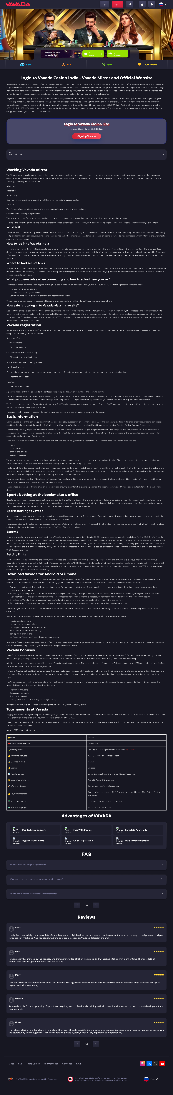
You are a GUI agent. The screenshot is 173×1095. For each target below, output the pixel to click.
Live (20, 1063)
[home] (17, 4)
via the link (130, 749)
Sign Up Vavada (86, 136)
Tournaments (51, 1063)
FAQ (78, 1063)
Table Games (33, 1063)
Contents (67, 1063)
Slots (11, 1063)
